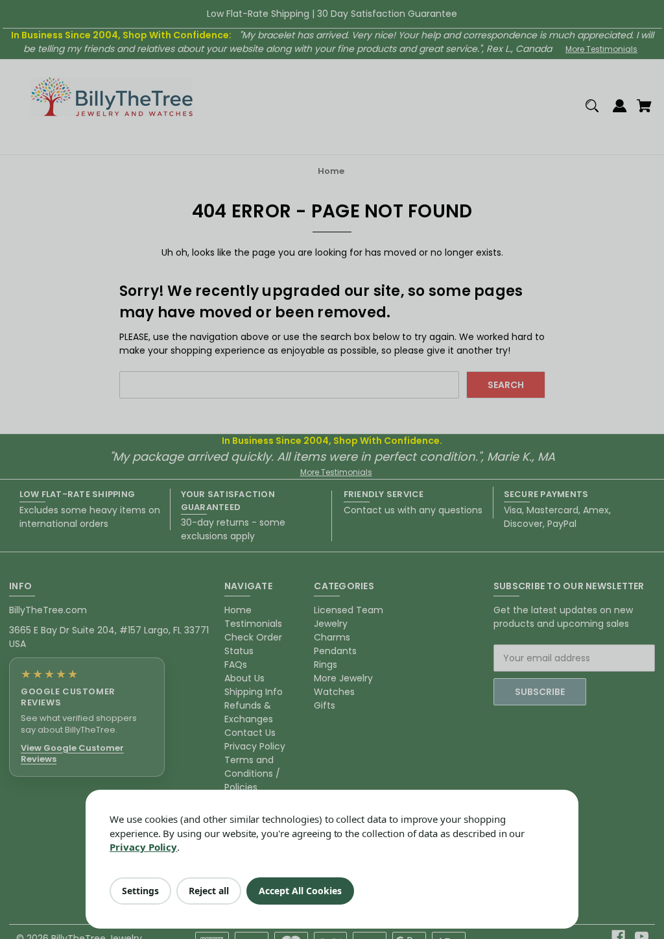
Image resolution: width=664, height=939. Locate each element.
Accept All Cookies (300, 890)
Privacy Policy (143, 846)
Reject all (209, 890)
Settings (140, 890)
